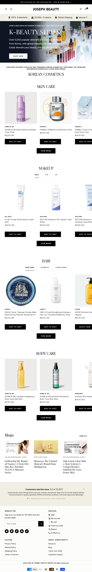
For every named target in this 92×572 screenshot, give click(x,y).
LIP (56, 175)
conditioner (61, 267)
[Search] (11, 9)
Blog (50, 547)
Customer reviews (55, 555)
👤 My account (54, 518)
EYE (46, 175)
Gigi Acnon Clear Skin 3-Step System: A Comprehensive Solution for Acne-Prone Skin (74, 466)
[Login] (81, 9)
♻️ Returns (52, 529)
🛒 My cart (52, 522)
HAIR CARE (29, 267)
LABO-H (43, 309)
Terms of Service (11, 555)
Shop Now (18, 56)
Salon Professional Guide (16, 457)
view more (46, 151)
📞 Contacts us (54, 533)
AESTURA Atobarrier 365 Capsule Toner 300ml (56, 220)
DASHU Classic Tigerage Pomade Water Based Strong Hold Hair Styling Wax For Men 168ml (21, 313)
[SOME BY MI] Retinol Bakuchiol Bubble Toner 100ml (20, 131)
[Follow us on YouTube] (22, 531)
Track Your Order (55, 551)
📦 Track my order (55, 526)
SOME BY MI (9, 126)
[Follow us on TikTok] (27, 531)
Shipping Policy (11, 551)
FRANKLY (43, 126)
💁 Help (51, 515)
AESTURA (43, 216)
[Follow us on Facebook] (7, 531)
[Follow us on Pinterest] (17, 531)
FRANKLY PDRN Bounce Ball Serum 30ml (56, 130)
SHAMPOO (45, 267)
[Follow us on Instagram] (12, 531)
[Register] (41, 523)
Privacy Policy (10, 544)
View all (83, 436)
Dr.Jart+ (8, 216)
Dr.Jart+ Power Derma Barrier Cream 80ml (19, 220)
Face (37, 175)
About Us (52, 544)
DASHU (7, 309)
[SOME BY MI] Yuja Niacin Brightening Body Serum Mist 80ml (19, 397)
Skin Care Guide (40, 457)
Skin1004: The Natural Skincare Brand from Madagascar (45, 463)
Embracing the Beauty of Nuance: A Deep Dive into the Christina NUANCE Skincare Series (17, 466)
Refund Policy (10, 547)
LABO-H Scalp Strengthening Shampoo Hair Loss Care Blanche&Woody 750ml (55, 313)
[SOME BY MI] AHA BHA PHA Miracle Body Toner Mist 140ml (54, 397)
